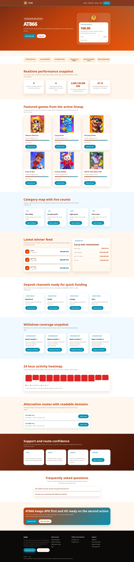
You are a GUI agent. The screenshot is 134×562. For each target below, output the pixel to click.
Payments (91, 3)
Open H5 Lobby (45, 521)
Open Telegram (98, 460)
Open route (83, 416)
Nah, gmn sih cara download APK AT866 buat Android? (51, 494)
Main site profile (96, 542)
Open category (31, 223)
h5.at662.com (75, 539)
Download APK (29, 36)
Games (85, 3)
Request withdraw (32, 350)
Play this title (31, 146)
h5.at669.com (75, 542)
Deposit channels (55, 542)
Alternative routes (56, 544)
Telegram (94, 539)
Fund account (31, 308)
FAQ (100, 3)
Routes (96, 3)
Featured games (55, 539)
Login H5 (106, 3)
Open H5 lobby (96, 544)
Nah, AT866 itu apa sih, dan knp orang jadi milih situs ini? (52, 488)
